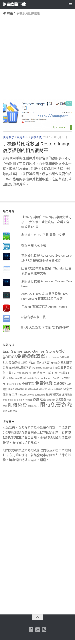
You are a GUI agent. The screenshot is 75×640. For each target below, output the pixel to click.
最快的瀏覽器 (53, 394)
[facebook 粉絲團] (30, 629)
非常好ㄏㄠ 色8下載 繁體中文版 (43, 235)
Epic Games (13, 351)
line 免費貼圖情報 (21, 373)
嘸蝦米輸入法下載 (33, 245)
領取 (15, 411)
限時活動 (7, 411)
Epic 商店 (28, 362)
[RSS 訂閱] (44, 629)
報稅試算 (43, 389)
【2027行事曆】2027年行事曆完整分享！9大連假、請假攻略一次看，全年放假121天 (46, 222)
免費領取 (60, 384)
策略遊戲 (67, 394)
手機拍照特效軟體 (26, 395)
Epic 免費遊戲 (11, 362)
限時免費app (33, 406)
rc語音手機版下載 (33, 317)
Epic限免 (55, 362)
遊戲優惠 (21, 400)
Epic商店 (43, 362)
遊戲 (5, 400)
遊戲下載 (12, 400)
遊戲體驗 (61, 399)
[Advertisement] (37, 59)
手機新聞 (36, 137)
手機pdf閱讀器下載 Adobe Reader (44, 307)
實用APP (22, 137)
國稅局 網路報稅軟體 (17, 389)
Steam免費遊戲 (13, 384)
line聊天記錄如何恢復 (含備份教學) (45, 327)
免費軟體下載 (14, 4)
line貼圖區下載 (41, 373)
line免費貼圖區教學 (42, 368)
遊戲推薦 (39, 399)
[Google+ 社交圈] (37, 629)
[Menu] (70, 4)
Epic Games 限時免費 (57, 357)
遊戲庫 (28, 400)
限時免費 (17, 405)
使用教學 (8, 137)
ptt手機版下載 (33, 378)
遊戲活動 (51, 400)
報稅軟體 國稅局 (55, 389)
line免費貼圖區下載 (20, 367)
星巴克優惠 (40, 395)
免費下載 (28, 384)
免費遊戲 (44, 383)
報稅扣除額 (33, 389)
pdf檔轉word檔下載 (17, 378)
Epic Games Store (39, 351)
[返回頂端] (37, 617)
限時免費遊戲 (56, 405)
